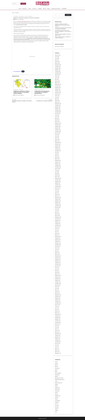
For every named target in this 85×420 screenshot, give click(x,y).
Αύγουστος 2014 (57, 285)
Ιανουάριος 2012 (57, 335)
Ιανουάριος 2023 (57, 124)
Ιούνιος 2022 (57, 136)
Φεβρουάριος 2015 (58, 275)
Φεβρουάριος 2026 (58, 64)
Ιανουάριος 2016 (57, 257)
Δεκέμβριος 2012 (58, 317)
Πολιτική (56, 403)
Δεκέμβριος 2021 (58, 145)
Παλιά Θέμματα (57, 400)
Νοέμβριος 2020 (57, 163)
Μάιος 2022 (57, 137)
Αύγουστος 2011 (57, 343)
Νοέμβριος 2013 (57, 299)
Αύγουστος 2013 (57, 304)
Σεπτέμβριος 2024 (58, 92)
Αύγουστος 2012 (57, 324)
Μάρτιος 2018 (57, 215)
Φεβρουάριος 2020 (58, 178)
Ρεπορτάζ (56, 408)
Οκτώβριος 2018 (57, 204)
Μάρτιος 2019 (57, 196)
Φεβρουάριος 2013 (58, 314)
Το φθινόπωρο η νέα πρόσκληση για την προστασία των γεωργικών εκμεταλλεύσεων (41, 92)
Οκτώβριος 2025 (57, 71)
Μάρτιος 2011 (57, 351)
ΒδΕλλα (48, 8)
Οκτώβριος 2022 (57, 129)
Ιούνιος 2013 (57, 307)
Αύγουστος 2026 (57, 55)
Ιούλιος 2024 (57, 95)
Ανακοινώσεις (57, 368)
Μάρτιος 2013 (57, 312)
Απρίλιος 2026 (57, 61)
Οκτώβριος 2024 (57, 90)
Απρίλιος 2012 (57, 330)
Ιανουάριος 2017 (57, 238)
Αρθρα (56, 371)
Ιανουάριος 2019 (57, 199)
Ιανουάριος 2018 (57, 218)
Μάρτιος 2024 (57, 102)
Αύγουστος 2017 (57, 226)
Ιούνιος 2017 (57, 230)
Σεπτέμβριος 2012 (58, 322)
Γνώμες (56, 381)
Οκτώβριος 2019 (57, 184)
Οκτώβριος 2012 (57, 320)
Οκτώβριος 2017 (57, 223)
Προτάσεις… (57, 407)
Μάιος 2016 (57, 251)
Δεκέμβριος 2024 (58, 87)
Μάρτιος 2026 (57, 63)
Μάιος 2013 (57, 309)
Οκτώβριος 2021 (57, 149)
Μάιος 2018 (57, 212)
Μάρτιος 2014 (57, 293)
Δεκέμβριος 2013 (58, 298)
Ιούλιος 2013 (57, 306)
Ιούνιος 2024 (57, 97)
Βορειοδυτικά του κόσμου (56, 8)
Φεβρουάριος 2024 (58, 103)
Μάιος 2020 (57, 173)
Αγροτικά (36, 89)
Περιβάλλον (40, 8)
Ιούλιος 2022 (57, 134)
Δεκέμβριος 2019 (58, 181)
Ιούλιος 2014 (57, 286)
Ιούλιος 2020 (57, 170)
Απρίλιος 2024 (57, 100)
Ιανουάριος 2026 (57, 66)
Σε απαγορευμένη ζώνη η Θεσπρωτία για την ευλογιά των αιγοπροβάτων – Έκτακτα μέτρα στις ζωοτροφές (63, 31)
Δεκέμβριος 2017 (58, 220)
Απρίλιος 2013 (57, 311)
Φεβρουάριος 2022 (58, 142)
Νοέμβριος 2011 (57, 338)
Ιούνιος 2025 (57, 77)
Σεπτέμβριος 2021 (58, 150)
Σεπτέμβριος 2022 (58, 131)
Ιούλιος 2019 (57, 189)
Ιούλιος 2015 (57, 267)
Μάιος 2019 (57, 192)
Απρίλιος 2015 (57, 272)
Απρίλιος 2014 (57, 291)
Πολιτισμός (34, 8)
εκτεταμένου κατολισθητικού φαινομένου (23, 21)
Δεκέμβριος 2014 (58, 278)
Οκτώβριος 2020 (57, 165)
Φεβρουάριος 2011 (58, 353)
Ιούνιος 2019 (57, 191)
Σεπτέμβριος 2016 (58, 244)
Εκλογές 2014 (57, 387)
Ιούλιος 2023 (57, 115)
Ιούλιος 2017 (57, 228)
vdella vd (22, 19)
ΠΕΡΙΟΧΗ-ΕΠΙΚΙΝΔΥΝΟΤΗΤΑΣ (17, 71)
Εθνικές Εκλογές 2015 (58, 382)
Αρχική (20, 8)
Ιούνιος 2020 (57, 171)
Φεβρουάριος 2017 (58, 236)
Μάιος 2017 (57, 231)
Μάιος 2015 (57, 270)
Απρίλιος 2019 (57, 194)
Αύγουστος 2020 (57, 168)
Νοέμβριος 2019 (57, 183)
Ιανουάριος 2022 (57, 144)
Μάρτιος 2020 (57, 176)
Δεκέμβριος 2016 (58, 239)
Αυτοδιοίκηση (16, 16)
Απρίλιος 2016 (57, 252)
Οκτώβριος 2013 (57, 301)
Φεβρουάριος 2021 (58, 160)
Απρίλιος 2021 (57, 157)
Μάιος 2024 (57, 98)
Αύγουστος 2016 (57, 246)
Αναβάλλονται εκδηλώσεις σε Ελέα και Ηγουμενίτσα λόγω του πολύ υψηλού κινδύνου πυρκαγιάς (22, 92)
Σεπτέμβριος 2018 (58, 205)
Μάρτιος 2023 (57, 121)
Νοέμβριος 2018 (57, 202)
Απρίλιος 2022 (57, 139)
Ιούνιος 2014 (57, 288)
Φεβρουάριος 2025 (58, 84)
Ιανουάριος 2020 (57, 179)
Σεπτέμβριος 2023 (58, 111)
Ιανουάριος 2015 (57, 277)
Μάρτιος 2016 (57, 254)
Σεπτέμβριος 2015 (58, 264)
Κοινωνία (26, 16)
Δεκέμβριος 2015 (58, 259)
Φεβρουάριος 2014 (58, 294)
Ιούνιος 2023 (57, 116)
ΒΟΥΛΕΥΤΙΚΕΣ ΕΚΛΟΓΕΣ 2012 (59, 379)
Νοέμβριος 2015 (57, 260)
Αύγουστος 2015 (57, 265)
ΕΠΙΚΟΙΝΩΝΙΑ (64, 8)
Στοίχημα (56, 410)
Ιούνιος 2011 (57, 346)
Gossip (56, 361)
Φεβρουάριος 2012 (58, 333)
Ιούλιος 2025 (57, 76)
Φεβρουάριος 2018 (58, 217)
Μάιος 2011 (57, 348)
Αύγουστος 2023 (57, 113)
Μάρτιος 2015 (57, 273)
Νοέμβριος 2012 (57, 319)
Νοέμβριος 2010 (57, 395)
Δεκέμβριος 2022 (58, 126)
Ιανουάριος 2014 (57, 296)
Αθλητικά (44, 8)
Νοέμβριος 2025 (57, 69)
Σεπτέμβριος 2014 (58, 283)
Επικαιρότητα (24, 8)
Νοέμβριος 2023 (57, 108)
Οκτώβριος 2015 (57, 262)
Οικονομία (56, 397)
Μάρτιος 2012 (57, 332)
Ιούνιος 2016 (57, 249)
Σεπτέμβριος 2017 (58, 225)
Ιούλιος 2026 (57, 56)
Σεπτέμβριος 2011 (58, 341)
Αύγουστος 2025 (57, 74)
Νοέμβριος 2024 (57, 89)
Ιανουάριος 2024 (57, 105)
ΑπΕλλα (56, 369)
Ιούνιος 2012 (57, 327)
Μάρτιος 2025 (57, 82)
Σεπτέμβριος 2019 (58, 186)
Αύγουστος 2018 (57, 207)
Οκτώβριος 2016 (57, 243)
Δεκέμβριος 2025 (58, 68)
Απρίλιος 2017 (57, 233)
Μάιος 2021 (57, 155)
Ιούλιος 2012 (57, 325)
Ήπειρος (29, 8)
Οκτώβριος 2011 (57, 340)
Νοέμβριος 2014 (57, 280)
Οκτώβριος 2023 (57, 110)
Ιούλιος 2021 (57, 152)
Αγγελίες (56, 363)
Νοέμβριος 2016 (57, 241)
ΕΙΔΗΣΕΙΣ (56, 384)
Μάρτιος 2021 (57, 158)
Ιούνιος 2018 (57, 210)
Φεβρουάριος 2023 (58, 123)
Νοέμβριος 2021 (57, 147)
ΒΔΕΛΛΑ (56, 376)
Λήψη (23, 71)
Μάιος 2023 (57, 118)
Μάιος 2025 (57, 79)
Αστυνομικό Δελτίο (58, 373)
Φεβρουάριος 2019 (58, 197)
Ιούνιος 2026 (57, 58)
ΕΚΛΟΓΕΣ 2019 (57, 389)
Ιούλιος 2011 (57, 345)
